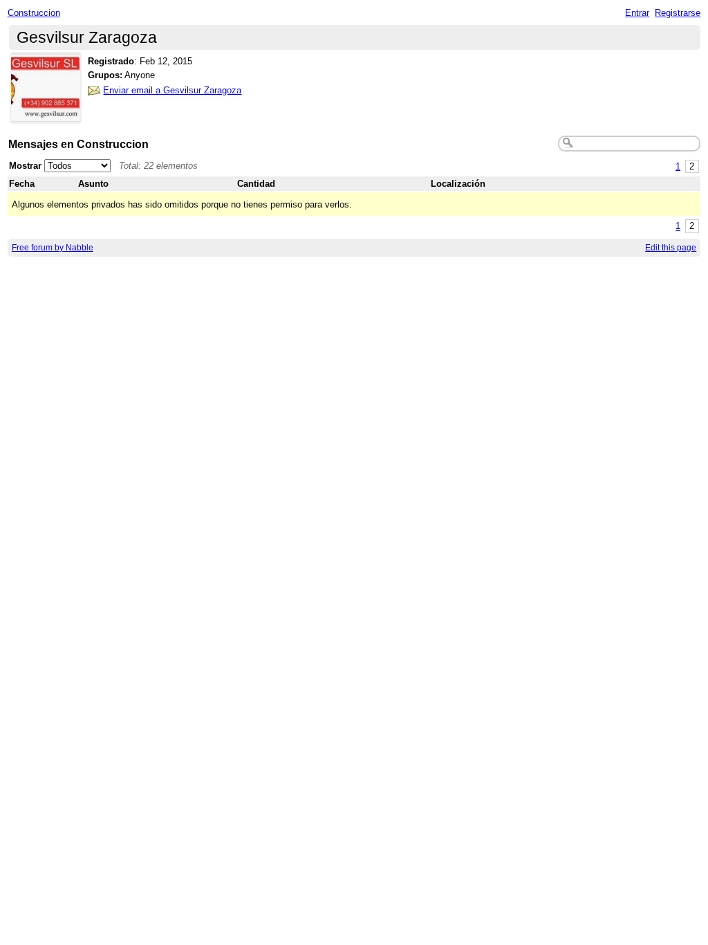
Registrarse (677, 13)
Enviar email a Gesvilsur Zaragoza (172, 90)
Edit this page (670, 248)
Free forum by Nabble (52, 248)
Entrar (637, 13)
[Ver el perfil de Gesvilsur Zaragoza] (46, 115)
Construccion (34, 13)
